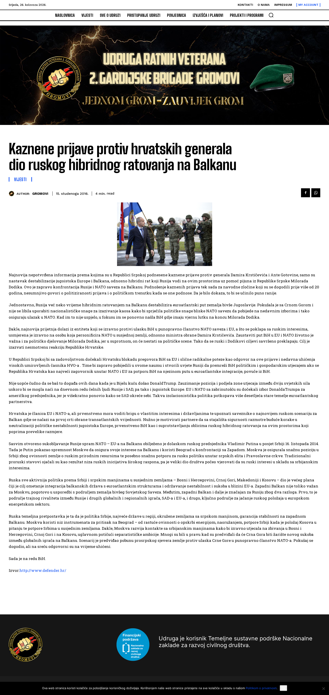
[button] (271, 15)
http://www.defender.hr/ (42, 570)
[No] (323, 688)
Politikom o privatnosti (261, 688)
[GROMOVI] (13, 193)
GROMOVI (40, 194)
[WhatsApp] (315, 192)
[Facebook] (305, 192)
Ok (283, 688)
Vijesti (20, 179)
